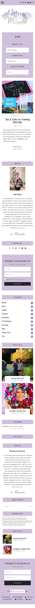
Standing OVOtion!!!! (17, 378)
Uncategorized (20, 524)
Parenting (15, 116)
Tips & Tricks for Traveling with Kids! (17, 120)
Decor (11, 518)
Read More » (17, 146)
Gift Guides (6, 521)
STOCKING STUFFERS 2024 (17, 411)
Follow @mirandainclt (17, 429)
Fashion (16, 518)
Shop (29, 521)
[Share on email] (4, 93)
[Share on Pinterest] (4, 90)
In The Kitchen (15, 521)
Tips (22, 116)
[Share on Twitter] (4, 86)
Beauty (5, 518)
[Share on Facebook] (4, 83)
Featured (22, 518)
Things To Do (6, 524)
